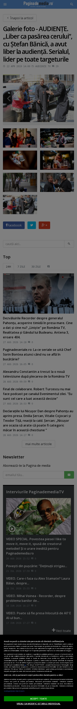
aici (25, 665)
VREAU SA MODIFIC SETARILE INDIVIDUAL (38, 703)
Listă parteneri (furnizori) (14, 691)
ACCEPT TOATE (38, 698)
